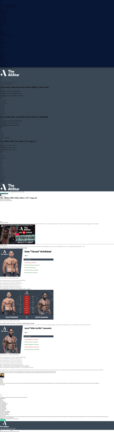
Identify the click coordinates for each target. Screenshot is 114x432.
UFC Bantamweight (3, 409)
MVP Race (1, 59)
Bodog (1, 45)
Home (1, 1)
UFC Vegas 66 (53, 372)
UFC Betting (2, 51)
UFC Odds (1, 29)
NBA (0, 0)
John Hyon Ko (3, 196)
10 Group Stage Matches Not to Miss (6, 13)
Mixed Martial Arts (6, 191)
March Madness (2, 64)
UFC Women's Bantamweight (5, 412)
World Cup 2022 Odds (3, 12)
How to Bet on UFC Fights (4, 54)
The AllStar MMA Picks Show (44, 372)
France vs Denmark (3, 20)
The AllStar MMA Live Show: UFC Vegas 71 (8, 147)
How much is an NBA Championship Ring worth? (8, 5)
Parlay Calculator (3, 42)
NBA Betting (2, 57)
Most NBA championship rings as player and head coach (9, 6)
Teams (1, 2)
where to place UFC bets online (37, 370)
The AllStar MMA (37, 372)
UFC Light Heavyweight (4, 403)
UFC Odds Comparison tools (29, 371)
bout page (25, 367)
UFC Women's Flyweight (4, 413)
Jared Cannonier (5, 372)
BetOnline (1, 46)
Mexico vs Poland (3, 21)
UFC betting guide (18, 371)
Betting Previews (3, 32)
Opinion (1, 65)
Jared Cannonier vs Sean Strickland (14, 372)
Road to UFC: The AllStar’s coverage (6, 34)
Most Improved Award (4, 61)
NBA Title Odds (2, 58)
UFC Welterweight (3, 405)
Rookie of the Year (3, 60)
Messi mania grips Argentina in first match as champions (24, 116)
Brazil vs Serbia (2, 18)
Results (1, 399)
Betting (1, 36)
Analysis (1, 372)
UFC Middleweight (3, 404)
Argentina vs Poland (3, 15)
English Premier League (4, 10)
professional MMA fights (14, 278)
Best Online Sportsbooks (4, 43)
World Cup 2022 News (3, 11)
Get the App (3, 420)
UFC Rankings (2, 33)
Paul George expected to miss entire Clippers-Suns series (24, 87)
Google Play (8, 418)
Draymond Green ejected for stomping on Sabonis (10, 91)
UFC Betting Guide (3, 31)
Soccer (1, 97)
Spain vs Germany (3, 17)
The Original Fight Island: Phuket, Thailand (7, 35)
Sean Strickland (31, 372)
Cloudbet (1, 48)
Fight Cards (2, 30)
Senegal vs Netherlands (4, 24)
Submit (11, 430)
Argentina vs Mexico (3, 22)
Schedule (1, 400)
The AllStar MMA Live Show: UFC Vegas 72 (18, 141)
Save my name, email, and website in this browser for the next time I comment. (14, 397)
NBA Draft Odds (2, 63)
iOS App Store (16, 418)
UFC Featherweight (3, 408)
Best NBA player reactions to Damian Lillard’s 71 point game (11, 95)
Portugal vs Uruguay (3, 16)
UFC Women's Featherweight (5, 411)
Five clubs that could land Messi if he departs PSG (9, 125)
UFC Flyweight (2, 410)
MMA (1, 25)
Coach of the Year (3, 62)
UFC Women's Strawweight (4, 414)
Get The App (2, 181)
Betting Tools (2, 38)
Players (1, 3)
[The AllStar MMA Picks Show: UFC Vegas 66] (57, 211)
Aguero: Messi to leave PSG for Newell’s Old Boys (9, 123)
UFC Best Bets (2, 52)
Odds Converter (2, 41)
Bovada (1, 44)
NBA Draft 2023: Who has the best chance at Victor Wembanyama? (11, 4)
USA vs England (2, 14)
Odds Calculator (2, 40)
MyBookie (1, 50)
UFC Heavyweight (3, 402)
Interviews (2, 28)
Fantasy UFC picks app (66, 370)
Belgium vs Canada (3, 19)
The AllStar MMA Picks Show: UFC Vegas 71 (8, 149)
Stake (1, 49)
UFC (0, 27)
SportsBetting (2, 47)
